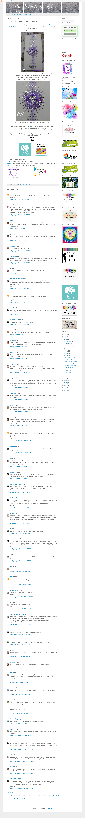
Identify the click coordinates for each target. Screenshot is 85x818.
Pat (10, 650)
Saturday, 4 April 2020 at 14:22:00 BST (20, 453)
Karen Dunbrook (14, 590)
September (69, 346)
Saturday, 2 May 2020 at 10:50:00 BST (20, 723)
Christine (12, 405)
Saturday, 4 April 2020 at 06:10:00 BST (20, 425)
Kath (11, 602)
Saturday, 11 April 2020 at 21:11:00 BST (21, 667)
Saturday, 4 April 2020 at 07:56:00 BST (20, 441)
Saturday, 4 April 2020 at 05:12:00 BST (20, 411)
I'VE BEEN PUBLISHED (17, 14)
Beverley (12, 688)
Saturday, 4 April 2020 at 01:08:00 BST (20, 358)
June (67, 353)
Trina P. (12, 307)
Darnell (12, 513)
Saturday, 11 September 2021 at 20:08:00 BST (22, 773)
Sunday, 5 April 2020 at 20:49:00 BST (20, 523)
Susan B (12, 352)
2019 (65, 378)
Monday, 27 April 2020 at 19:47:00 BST (20, 694)
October (68, 343)
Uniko (49, 25)
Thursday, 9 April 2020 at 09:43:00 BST (20, 634)
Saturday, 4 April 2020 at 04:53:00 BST (20, 399)
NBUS (9, 163)
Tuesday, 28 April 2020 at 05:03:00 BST (20, 713)
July (67, 351)
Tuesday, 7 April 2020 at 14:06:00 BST (20, 571)
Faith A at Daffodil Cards (17, 278)
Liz (10, 268)
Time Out (10, 161)
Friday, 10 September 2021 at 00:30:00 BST (22, 735)
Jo (10, 554)
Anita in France (14, 539)
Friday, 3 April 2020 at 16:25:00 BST (20, 263)
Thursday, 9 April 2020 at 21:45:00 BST (20, 644)
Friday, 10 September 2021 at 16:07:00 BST (22, 749)
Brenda (12, 766)
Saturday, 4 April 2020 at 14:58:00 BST (20, 466)
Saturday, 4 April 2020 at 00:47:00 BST (20, 346)
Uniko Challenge (16, 27)
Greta (11, 417)
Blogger (50, 808)
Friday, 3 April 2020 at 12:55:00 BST (20, 215)
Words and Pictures (15, 498)
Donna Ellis (13, 364)
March (68, 370)
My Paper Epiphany (15, 719)
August (68, 348)
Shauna (12, 576)
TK (10, 528)
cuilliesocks (13, 256)
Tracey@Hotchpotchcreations (18, 614)
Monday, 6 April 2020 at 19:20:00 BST (20, 561)
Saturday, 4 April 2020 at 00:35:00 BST (20, 334)
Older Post (56, 796)
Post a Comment (13, 792)
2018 (65, 380)
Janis (11, 700)
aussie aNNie (13, 393)
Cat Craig (12, 246)
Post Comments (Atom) (20, 799)
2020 (65, 339)
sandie (11, 220)
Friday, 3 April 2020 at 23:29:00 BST (20, 324)
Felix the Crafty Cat (15, 640)
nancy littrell (13, 378)
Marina (12, 193)
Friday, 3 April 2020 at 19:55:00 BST (20, 288)
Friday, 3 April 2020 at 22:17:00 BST (20, 314)
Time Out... (46, 79)
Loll (11, 458)
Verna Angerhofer (15, 319)
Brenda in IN (13, 472)
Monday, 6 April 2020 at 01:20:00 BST (20, 533)
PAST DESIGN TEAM (29, 14)
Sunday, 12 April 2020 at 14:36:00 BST (20, 682)
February (68, 372)
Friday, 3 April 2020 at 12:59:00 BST (20, 228)
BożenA (12, 672)
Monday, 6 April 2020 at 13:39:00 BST (20, 549)
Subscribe (70, 33)
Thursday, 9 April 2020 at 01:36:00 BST (20, 624)
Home (33, 796)
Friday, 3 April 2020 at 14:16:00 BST (20, 251)
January (68, 375)
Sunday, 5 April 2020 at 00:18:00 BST (20, 492)
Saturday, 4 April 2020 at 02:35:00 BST (20, 372)
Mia (11, 205)
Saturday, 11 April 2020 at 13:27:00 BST (21, 656)
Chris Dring (13, 662)
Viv (10, 234)
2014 (65, 390)
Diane (11, 294)
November (69, 341)
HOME (8, 14)
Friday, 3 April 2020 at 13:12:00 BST (20, 240)
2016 (65, 385)
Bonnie (12, 340)
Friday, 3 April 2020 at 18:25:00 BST (20, 273)
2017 (65, 383)
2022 (65, 334)
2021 (65, 336)
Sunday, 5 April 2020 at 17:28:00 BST (20, 507)
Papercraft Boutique (15, 484)
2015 (65, 387)
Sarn (11, 629)
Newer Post (10, 796)
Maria (11, 330)
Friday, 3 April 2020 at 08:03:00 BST (20, 199)
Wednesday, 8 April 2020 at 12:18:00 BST (21, 608)
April (67, 355)
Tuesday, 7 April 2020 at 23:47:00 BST (20, 585)
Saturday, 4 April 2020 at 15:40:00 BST (20, 478)
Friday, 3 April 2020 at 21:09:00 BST (20, 302)
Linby (11, 566)
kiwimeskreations (15, 431)
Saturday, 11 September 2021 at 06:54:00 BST (22, 761)
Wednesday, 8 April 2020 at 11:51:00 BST (21, 597)
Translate (74, 23)
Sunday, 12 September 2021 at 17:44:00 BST (22, 788)
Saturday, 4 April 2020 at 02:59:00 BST (20, 387)
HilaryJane (13, 446)
